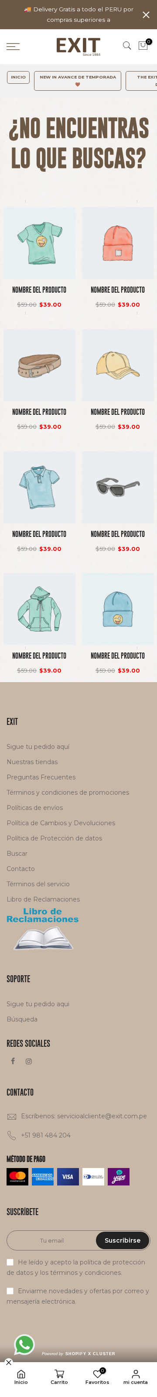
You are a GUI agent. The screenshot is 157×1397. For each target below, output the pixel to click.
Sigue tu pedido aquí (38, 747)
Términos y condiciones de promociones (68, 792)
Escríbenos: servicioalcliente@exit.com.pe (84, 1116)
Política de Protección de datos (54, 838)
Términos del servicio (38, 884)
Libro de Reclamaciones (43, 899)
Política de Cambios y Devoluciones (61, 823)
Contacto (21, 869)
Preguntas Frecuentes (41, 777)
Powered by (79, 1354)
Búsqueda (22, 1019)
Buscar (17, 853)
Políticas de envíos (35, 808)
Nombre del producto (39, 290)
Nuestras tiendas (32, 762)
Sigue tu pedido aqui (38, 1004)
